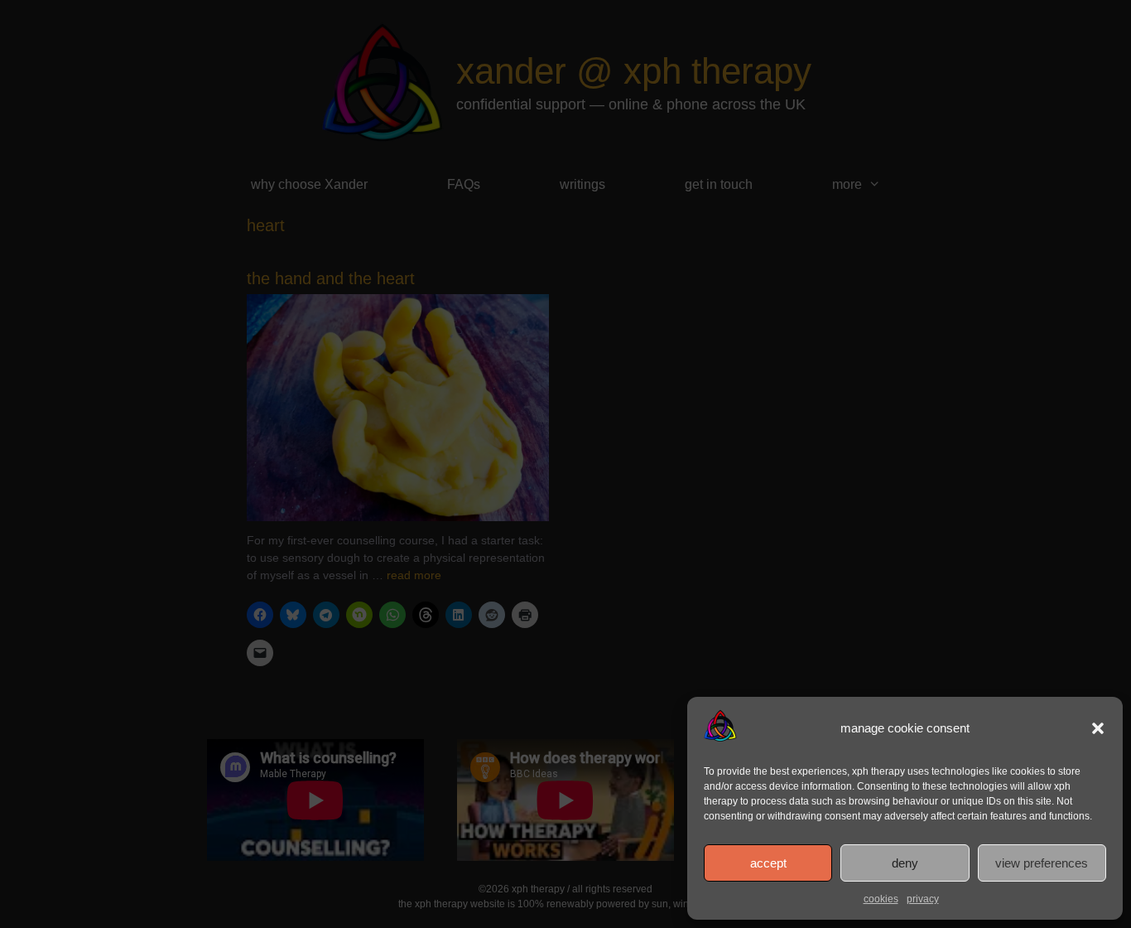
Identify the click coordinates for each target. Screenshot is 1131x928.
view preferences (1041, 863)
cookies (881, 899)
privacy (923, 899)
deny (905, 863)
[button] (1098, 728)
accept (768, 863)
